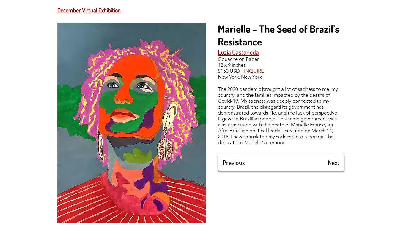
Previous (234, 162)
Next (333, 162)
